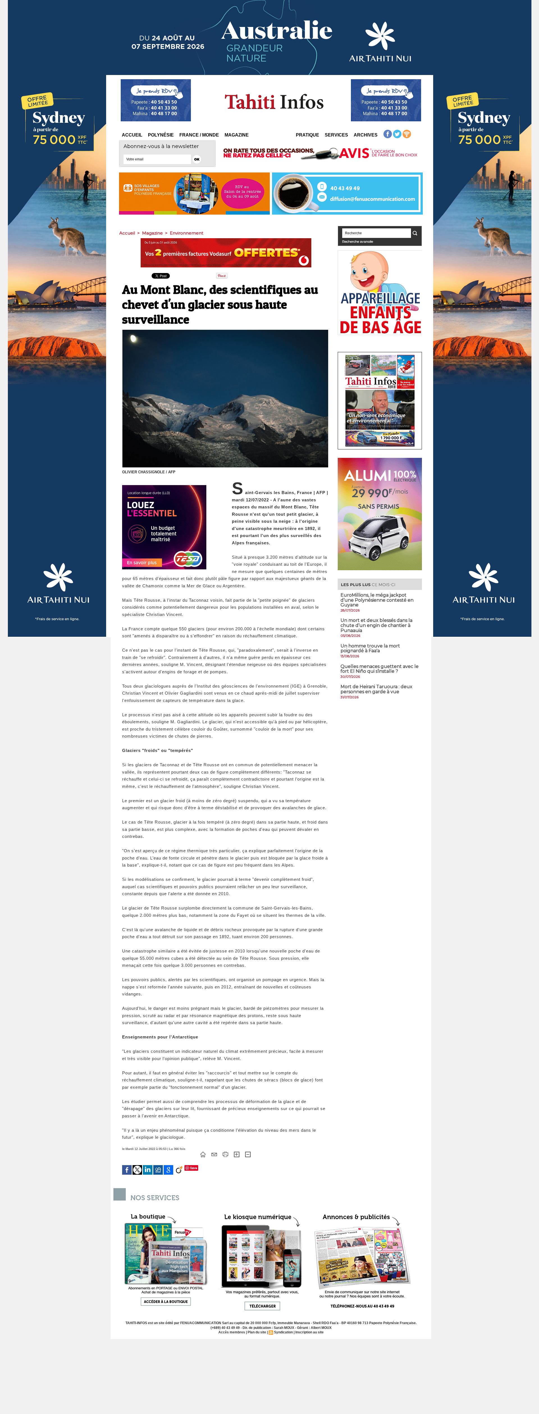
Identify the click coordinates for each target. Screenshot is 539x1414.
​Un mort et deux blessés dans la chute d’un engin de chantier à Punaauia (376, 625)
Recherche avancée (357, 241)
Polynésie (161, 135)
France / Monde (199, 135)
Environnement (186, 233)
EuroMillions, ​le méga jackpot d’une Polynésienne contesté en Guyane (377, 600)
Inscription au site (309, 1332)
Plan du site (257, 1332)
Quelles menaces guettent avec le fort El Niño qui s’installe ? (380, 669)
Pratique (307, 135)
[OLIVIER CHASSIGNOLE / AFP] (225, 331)
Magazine (237, 135)
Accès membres (231, 1332)
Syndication (283, 1332)
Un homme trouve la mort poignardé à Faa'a (370, 648)
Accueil (132, 135)
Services (336, 135)
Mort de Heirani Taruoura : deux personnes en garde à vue (376, 689)
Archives (366, 135)
